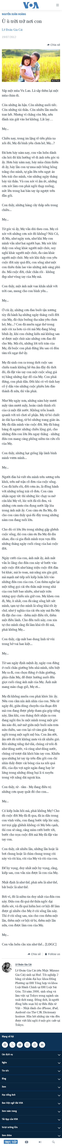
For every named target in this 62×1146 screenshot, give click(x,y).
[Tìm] (53, 1142)
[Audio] (40, 1142)
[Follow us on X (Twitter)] (12, 1045)
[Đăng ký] (42, 1045)
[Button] (53, 44)
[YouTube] (26, 1142)
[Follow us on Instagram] (27, 1045)
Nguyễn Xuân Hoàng (14, 14)
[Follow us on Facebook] (5, 1045)
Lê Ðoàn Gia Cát (12, 30)
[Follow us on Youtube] (20, 1045)
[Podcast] (35, 1045)
